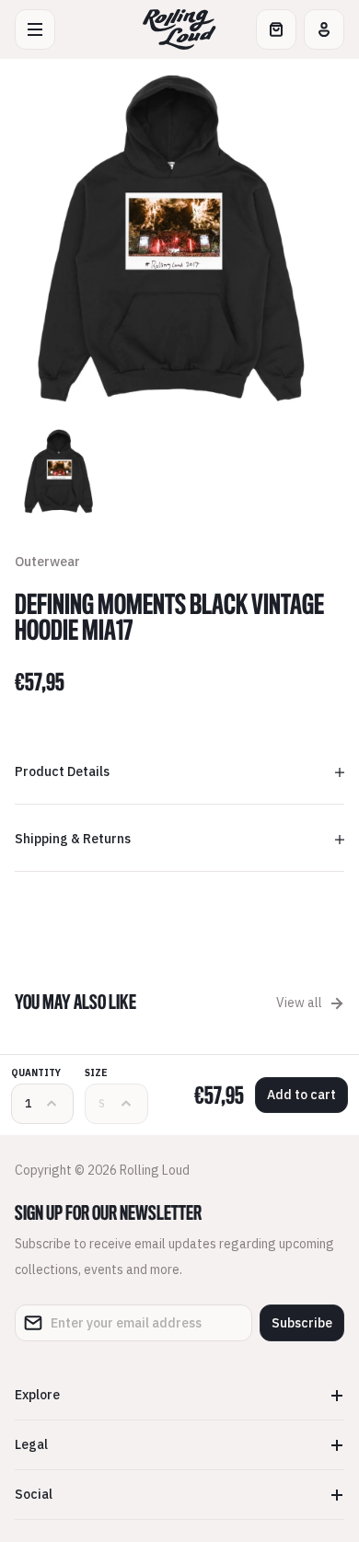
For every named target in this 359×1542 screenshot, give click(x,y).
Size (96, 1073)
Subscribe (302, 1323)
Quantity (36, 1073)
